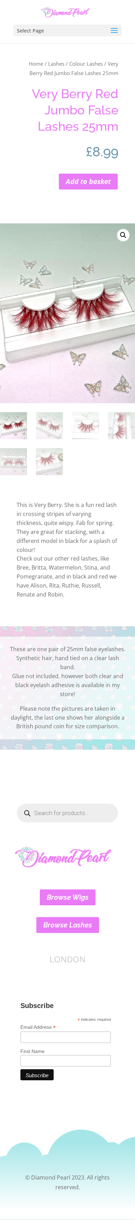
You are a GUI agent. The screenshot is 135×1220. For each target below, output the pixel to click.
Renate (26, 594)
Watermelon (65, 567)
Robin (55, 594)
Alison (38, 585)
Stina (90, 567)
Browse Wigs (68, 897)
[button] (123, 235)
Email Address (38, 1027)
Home (36, 63)
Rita (54, 585)
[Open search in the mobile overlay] (68, 813)
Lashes (56, 63)
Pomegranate (34, 576)
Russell (91, 585)
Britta (39, 567)
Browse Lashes (67, 925)
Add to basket (88, 181)
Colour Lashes (86, 63)
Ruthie (70, 585)
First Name (32, 1051)
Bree (23, 567)
